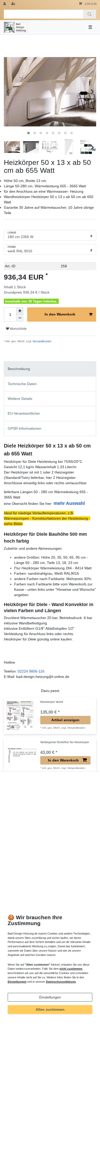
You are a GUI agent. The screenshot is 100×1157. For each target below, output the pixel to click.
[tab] (50, 368)
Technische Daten (22, 384)
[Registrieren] (13, 4)
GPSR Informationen (24, 428)
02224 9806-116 (31, 671)
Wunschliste (18, 329)
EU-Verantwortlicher (24, 413)
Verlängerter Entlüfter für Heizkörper (64, 742)
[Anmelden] (5, 4)
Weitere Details (20, 399)
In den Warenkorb (60, 314)
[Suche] (89, 14)
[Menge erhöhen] (19, 310)
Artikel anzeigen (65, 720)
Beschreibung (19, 369)
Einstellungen (50, 997)
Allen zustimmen (50, 1009)
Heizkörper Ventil (51, 701)
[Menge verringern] (19, 318)
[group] (22, 715)
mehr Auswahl (69, 503)
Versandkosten (41, 341)
